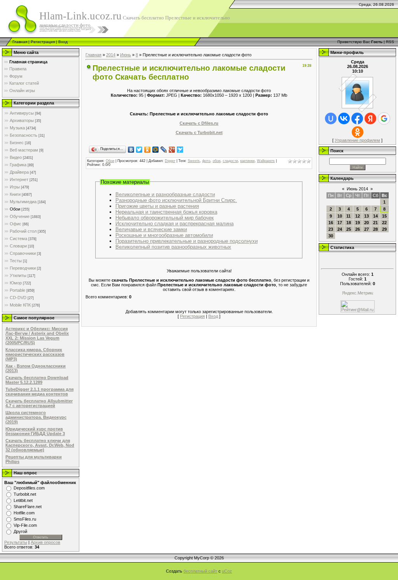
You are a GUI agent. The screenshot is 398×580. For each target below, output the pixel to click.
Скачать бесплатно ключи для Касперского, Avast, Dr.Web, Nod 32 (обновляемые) (39, 445)
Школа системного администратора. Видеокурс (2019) (35, 417)
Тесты (16, 260)
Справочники (23, 253)
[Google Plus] (172, 150)
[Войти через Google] (384, 118)
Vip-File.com (25, 525)
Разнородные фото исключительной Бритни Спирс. (176, 200)
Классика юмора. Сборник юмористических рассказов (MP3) (35, 354)
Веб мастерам (24, 150)
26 (357, 229)
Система (18, 238)
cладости (230, 161)
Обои (15, 209)
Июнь (125, 54)
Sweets (194, 161)
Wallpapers (266, 161)
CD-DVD (18, 297)
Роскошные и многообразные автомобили (164, 235)
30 (330, 235)
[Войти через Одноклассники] (357, 132)
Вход (63, 42)
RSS (390, 42)
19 (357, 222)
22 (384, 222)
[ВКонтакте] (131, 150)
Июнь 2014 (357, 188)
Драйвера (19, 172)
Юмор (16, 282)
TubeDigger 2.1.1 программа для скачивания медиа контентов (39, 391)
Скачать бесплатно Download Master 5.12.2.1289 (36, 380)
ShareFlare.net (28, 506)
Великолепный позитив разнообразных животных (173, 247)
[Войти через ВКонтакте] (344, 118)
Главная (19, 42)
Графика (18, 164)
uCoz (227, 571)
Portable (17, 290)
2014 (110, 54)
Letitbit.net (23, 500)
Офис (15, 223)
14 (375, 216)
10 (339, 216)
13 (366, 216)
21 (375, 222)
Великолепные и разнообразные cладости (165, 194)
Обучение (20, 216)
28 (375, 229)
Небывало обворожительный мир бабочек (164, 218)
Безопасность (23, 135)
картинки (247, 161)
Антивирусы (22, 113)
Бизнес (17, 142)
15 (384, 216)
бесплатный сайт (200, 571)
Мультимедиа (23, 201)
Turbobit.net (25, 494)
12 (357, 216)
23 (330, 229)
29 (384, 229)
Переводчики (23, 268)
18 (348, 222)
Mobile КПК (20, 305)
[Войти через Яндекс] (370, 118)
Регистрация (43, 42)
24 (339, 229)
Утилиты (18, 275)
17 (339, 222)
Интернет (19, 179)
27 (366, 229)
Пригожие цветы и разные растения (157, 206)
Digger (170, 161)
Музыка (17, 127)
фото (206, 161)
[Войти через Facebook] (357, 118)
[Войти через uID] (331, 118)
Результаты (15, 542)
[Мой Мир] (156, 150)
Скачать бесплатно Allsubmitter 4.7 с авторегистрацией (39, 403)
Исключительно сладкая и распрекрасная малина (174, 223)
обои (216, 161)
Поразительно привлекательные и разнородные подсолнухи (186, 241)
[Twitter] (139, 150)
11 (348, 216)
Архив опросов (45, 542)
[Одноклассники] (147, 150)
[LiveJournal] (164, 150)
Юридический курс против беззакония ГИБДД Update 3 (35, 431)
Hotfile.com (24, 512)
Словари (18, 246)
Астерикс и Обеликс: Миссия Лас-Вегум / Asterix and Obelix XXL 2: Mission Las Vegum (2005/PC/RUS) (37, 335)
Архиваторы (22, 120)
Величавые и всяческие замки (151, 229)
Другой (20, 531)
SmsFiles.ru (25, 519)
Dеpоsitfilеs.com (29, 488)
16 (330, 222)
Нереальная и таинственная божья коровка (166, 212)
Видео (16, 157)
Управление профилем (357, 140)
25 (348, 229)
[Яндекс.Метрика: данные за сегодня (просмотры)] (357, 293)
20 (366, 222)
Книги (15, 194)
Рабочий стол (23, 231)
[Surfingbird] (180, 150)
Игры (15, 187)
